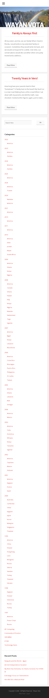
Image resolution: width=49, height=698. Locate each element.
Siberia (9, 567)
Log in (28, 693)
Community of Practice (13, 633)
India (8, 242)
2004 (6, 409)
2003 (6, 422)
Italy (8, 299)
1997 (6, 612)
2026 (6, 183)
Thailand (10, 531)
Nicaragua (10, 364)
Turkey (9, 575)
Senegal (10, 404)
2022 (6, 139)
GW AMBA (8, 637)
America (10, 143)
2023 (6, 148)
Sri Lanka (10, 376)
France (9, 487)
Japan (9, 515)
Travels (9, 190)
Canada (9, 288)
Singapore (10, 527)
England (9, 483)
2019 (6, 217)
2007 (6, 328)
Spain (9, 491)
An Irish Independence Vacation (16, 665)
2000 (6, 496)
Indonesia (10, 600)
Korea (9, 519)
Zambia (9, 156)
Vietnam (10, 470)
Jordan (9, 246)
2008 (6, 280)
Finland (9, 548)
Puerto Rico (11, 368)
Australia (10, 500)
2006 (6, 352)
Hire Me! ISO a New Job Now (14, 679)
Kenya (9, 271)
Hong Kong (11, 552)
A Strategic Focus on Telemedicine (17, 676)
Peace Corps (11, 620)
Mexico (9, 417)
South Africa (11, 254)
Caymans (10, 462)
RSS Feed (22, 693)
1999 (6, 536)
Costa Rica (10, 360)
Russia (9, 563)
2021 (6, 208)
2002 (6, 455)
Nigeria (9, 275)
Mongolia (10, 560)
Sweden (10, 571)
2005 (6, 385)
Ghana (9, 267)
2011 (6, 226)
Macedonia (11, 347)
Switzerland (11, 315)
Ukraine (9, 583)
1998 (6, 588)
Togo (9, 319)
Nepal (9, 250)
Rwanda (10, 311)
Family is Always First (24, 33)
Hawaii (9, 296)
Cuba (9, 430)
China (9, 507)
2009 (6, 259)
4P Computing (9, 629)
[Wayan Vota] (24, 18)
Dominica (10, 434)
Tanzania (10, 446)
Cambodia (10, 504)
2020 (6, 195)
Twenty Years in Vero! (25, 78)
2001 (6, 475)
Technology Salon (11, 645)
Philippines (11, 372)
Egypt (9, 336)
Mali (8, 401)
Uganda (9, 323)
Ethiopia (10, 438)
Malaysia (10, 523)
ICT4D (7, 641)
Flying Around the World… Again (16, 661)
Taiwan (9, 380)
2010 (6, 235)
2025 (6, 174)
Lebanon (10, 344)
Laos (8, 556)
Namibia (10, 199)
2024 (6, 161)
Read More (11, 65)
